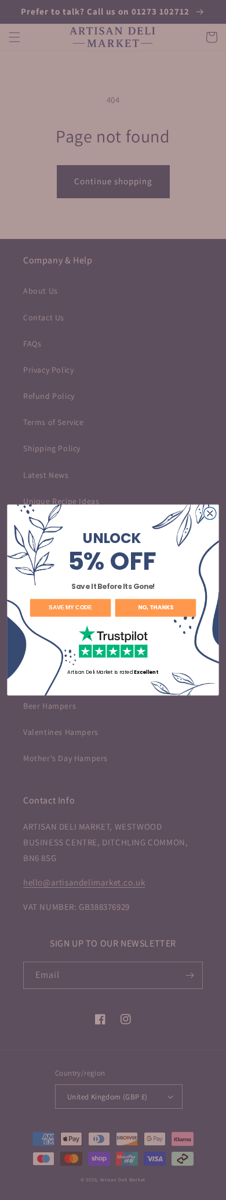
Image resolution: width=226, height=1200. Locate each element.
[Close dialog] (210, 513)
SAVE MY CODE (70, 607)
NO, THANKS (156, 607)
